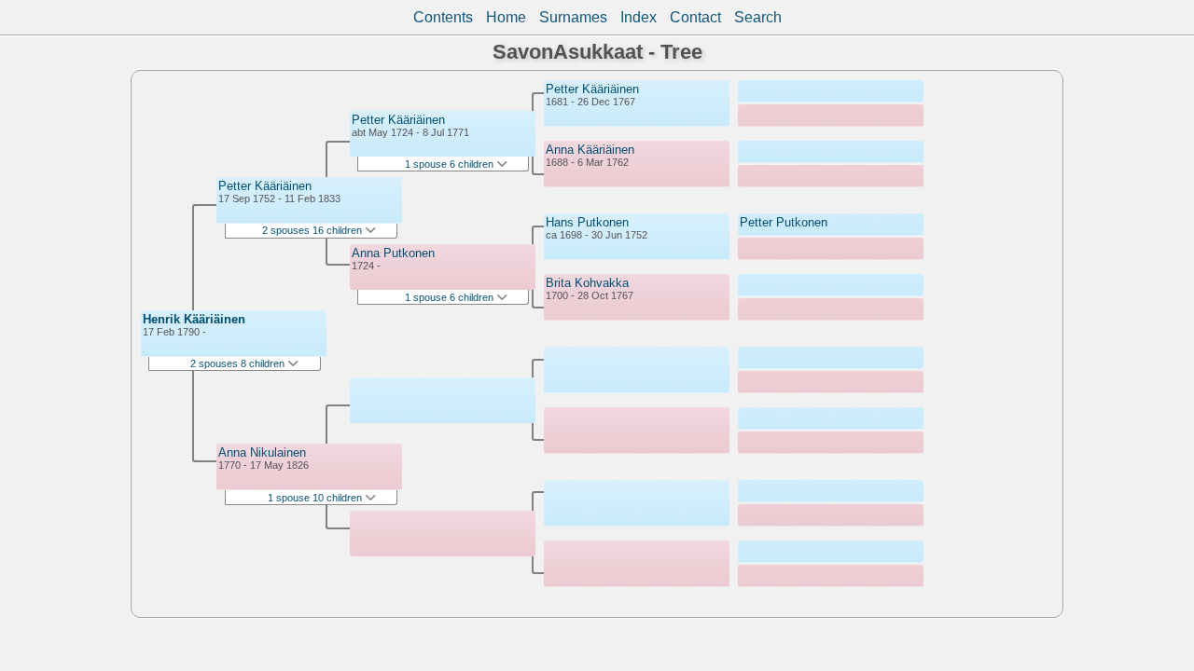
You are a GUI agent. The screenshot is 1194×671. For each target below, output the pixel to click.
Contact (695, 17)
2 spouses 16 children (313, 230)
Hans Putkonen (587, 222)
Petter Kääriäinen (265, 186)
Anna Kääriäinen (590, 150)
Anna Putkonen (393, 253)
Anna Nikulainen (262, 452)
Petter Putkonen (783, 222)
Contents (443, 17)
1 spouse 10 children (316, 497)
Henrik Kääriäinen (194, 319)
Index (638, 17)
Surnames (573, 17)
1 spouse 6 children (450, 164)
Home (506, 17)
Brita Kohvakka (587, 283)
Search (758, 17)
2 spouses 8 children (238, 363)
